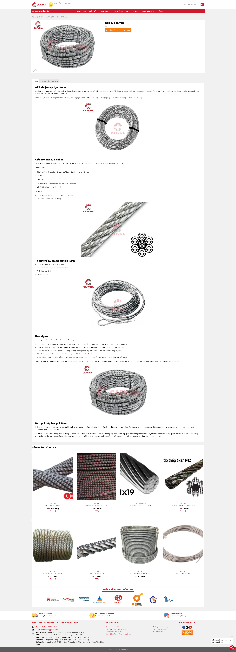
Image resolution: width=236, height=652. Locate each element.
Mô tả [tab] (36, 81)
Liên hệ (160, 11)
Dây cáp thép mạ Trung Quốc (183, 506)
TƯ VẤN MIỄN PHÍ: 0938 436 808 (118, 30)
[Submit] (202, 4)
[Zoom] (35, 70)
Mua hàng (53, 515)
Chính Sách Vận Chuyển (114, 631)
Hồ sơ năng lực (148, 11)
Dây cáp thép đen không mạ (96, 506)
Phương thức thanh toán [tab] (49, 81)
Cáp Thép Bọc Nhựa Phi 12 (140, 573)
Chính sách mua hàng (113, 627)
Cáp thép (49, 17)
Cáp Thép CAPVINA (120, 11)
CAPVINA (161, 434)
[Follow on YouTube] (190, 627)
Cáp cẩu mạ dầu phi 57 (53, 573)
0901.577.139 (67, 3)
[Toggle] (122, 627)
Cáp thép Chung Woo (53, 506)
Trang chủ (37, 17)
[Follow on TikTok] (187, 627)
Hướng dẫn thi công (160, 629)
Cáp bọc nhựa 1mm (183, 573)
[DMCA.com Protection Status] (187, 632)
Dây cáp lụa (62, 17)
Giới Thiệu (93, 11)
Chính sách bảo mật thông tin (116, 629)
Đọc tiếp (140, 512)
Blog (135, 11)
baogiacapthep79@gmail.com (47, 630)
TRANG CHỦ (81, 11)
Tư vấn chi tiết (158, 631)
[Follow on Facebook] (183, 627)
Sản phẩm (105, 11)
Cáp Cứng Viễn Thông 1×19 (140, 506)
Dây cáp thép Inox (96, 573)
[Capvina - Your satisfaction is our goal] (39, 4)
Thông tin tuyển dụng (160, 627)
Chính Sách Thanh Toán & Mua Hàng (118, 634)
